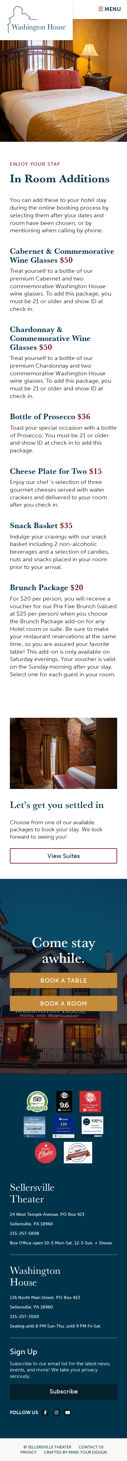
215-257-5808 (24, 1233)
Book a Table (63, 980)
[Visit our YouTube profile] (67, 1413)
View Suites (63, 856)
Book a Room (63, 1003)
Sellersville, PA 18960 (31, 1224)
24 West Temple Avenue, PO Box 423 (47, 1214)
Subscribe (64, 1391)
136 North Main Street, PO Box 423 (45, 1297)
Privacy (28, 1452)
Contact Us (91, 1447)
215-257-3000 (24, 1316)
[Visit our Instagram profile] (56, 1413)
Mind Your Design (87, 1452)
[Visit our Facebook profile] (45, 1413)
